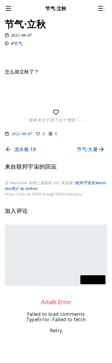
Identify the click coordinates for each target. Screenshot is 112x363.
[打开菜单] (9, 8)
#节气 (16, 43)
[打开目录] (102, 8)
